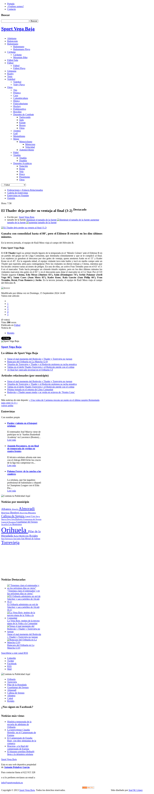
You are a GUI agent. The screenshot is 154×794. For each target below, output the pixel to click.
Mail (9, 669)
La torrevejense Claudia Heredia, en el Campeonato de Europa (21, 733)
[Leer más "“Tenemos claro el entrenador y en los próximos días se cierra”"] (24, 588)
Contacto (11, 9)
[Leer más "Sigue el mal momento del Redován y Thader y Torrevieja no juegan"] (24, 631)
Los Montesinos (15, 524)
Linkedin (11, 658)
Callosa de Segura (13, 516)
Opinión (11, 198)
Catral (28, 516)
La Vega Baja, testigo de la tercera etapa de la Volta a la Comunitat (23, 622)
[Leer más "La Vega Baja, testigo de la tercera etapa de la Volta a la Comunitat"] (24, 618)
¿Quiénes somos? (15, 6)
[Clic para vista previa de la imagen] (24, 227)
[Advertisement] (21, 560)
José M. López (136, 790)
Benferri (15, 512)
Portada (10, 3)
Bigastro (32, 513)
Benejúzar (5, 513)
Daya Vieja (11, 519)
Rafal (16, 536)
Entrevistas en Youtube (18, 195)
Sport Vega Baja (26, 217)
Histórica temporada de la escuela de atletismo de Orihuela (19, 724)
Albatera (6, 509)
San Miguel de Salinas (30, 538)
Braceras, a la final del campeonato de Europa (18, 747)
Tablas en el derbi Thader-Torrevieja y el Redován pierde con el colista (40, 367)
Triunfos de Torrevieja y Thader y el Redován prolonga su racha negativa (42, 364)
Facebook (12, 663)
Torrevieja (10, 542)
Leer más (11, 440)
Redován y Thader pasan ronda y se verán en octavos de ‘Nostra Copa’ (41, 392)
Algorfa (15, 509)
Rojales (10, 333)
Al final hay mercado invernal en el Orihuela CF (30, 369)
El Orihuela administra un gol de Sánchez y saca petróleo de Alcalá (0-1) (23, 607)
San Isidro (17, 539)
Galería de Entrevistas (17, 192)
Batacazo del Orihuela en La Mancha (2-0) (27, 361)
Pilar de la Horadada (17, 684)
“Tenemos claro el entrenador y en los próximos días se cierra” (23, 592)
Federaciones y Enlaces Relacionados (25, 190)
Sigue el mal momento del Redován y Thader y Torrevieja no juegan (39, 359)
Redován (24, 535)
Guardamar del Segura (27, 522)
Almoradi (27, 508)
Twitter (10, 661)
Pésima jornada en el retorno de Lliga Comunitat (30, 389)
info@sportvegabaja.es (12, 782)
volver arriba (7, 405)
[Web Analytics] (88, 788)
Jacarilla (4, 524)
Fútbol (17, 325)
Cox (33, 516)
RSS (9, 666)
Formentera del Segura (32, 519)
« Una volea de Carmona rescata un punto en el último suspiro (59, 400)
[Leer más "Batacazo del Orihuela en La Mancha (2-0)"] (24, 642)
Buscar (34, 21)
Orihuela (14, 530)
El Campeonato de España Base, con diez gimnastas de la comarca (21, 741)
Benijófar (24, 513)
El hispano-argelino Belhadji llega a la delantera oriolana (20, 753)
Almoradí (11, 690)
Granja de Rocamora (8, 522)
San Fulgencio (7, 538)
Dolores (19, 519)
